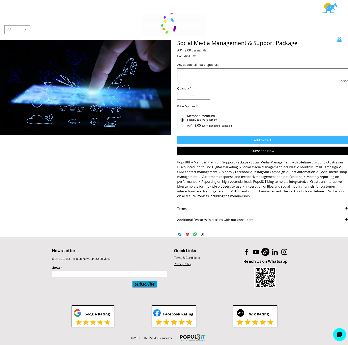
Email (56, 267)
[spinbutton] (194, 95)
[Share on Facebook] (179, 234)
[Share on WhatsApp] (195, 234)
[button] (339, 39)
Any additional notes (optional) (198, 65)
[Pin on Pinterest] (187, 234)
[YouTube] (256, 252)
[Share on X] (202, 234)
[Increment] (207, 95)
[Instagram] (284, 252)
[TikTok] (265, 252)
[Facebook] (246, 252)
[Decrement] (180, 95)
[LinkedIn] (275, 252)
